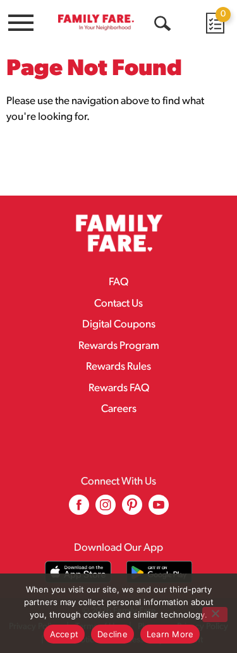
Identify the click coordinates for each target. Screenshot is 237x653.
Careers (119, 409)
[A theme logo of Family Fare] (96, 22)
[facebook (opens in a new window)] (79, 509)
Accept (64, 634)
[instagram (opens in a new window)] (105, 509)
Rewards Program (118, 346)
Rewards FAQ (118, 388)
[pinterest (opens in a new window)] (132, 509)
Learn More (170, 634)
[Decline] (215, 614)
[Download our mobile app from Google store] (159, 572)
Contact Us (118, 303)
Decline (112, 634)
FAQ (118, 282)
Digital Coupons (118, 324)
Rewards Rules (118, 367)
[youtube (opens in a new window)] (159, 509)
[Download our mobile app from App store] (78, 572)
